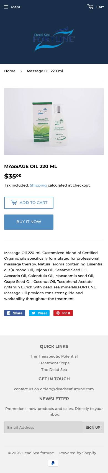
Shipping (38, 185)
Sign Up (93, 427)
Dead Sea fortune (38, 453)
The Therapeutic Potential (54, 356)
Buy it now (28, 221)
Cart (99, 7)
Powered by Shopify (77, 453)
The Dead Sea (54, 369)
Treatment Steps (54, 363)
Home (10, 71)
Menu (16, 7)
